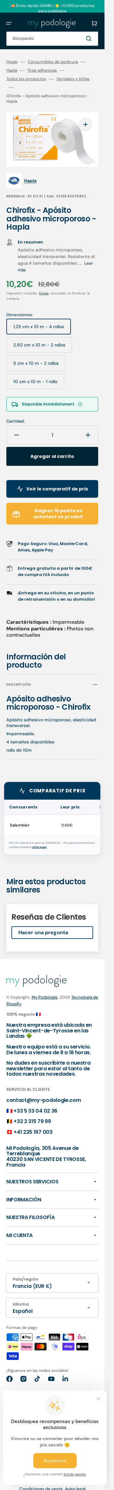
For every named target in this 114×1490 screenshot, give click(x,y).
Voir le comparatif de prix (57, 489)
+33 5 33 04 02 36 (35, 1110)
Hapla (11, 70)
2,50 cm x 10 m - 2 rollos (39, 347)
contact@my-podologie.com (43, 1100)
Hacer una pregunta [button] (43, 932)
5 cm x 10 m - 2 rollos (36, 365)
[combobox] (52, 39)
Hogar (12, 61)
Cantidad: (15, 421)
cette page (39, 847)
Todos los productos (26, 78)
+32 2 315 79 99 (32, 1121)
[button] (9, 23)
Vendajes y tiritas (73, 78)
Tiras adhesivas (42, 70)
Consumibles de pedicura (53, 61)
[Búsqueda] (90, 38)
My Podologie (45, 997)
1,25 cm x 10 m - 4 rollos (38, 329)
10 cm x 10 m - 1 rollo (35, 384)
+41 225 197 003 (33, 1132)
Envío (44, 293)
